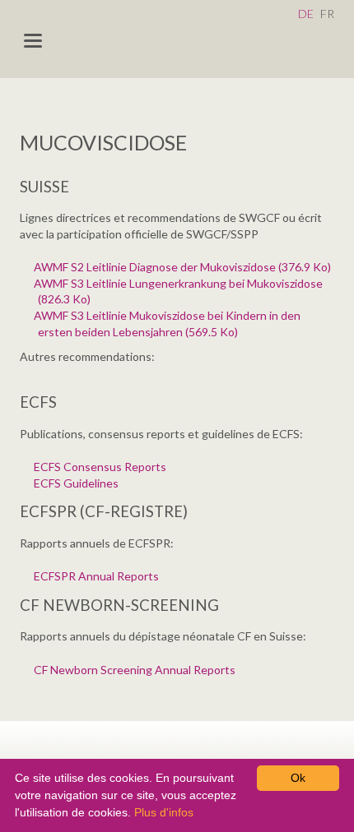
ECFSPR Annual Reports (98, 576)
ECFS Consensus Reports (102, 467)
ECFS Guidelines (78, 483)
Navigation (33, 41)
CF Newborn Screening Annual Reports (136, 670)
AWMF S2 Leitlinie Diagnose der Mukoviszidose (184, 267)
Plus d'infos (163, 812)
